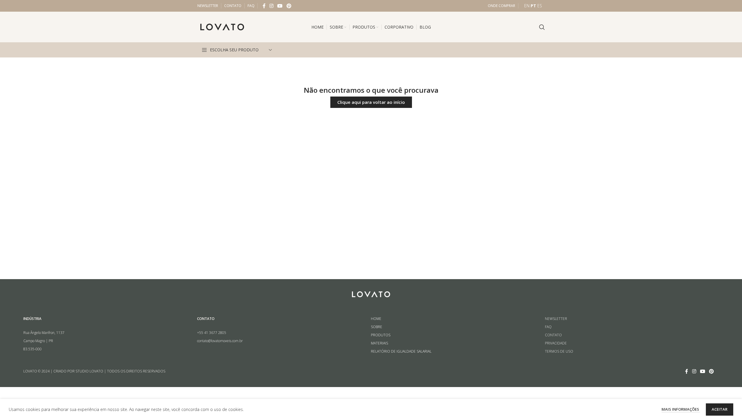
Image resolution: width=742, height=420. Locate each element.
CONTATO (553, 334)
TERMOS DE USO (559, 351)
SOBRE (376, 326)
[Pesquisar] (542, 27)
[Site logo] (222, 26)
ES (539, 5)
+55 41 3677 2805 (211, 332)
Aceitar (719, 409)
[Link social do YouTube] (280, 5)
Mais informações (681, 409)
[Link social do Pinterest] (289, 5)
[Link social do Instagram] (272, 5)
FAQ (548, 326)
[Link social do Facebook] (264, 5)
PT (533, 5)
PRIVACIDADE (556, 343)
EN (526, 5)
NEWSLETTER (556, 318)
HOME (376, 318)
